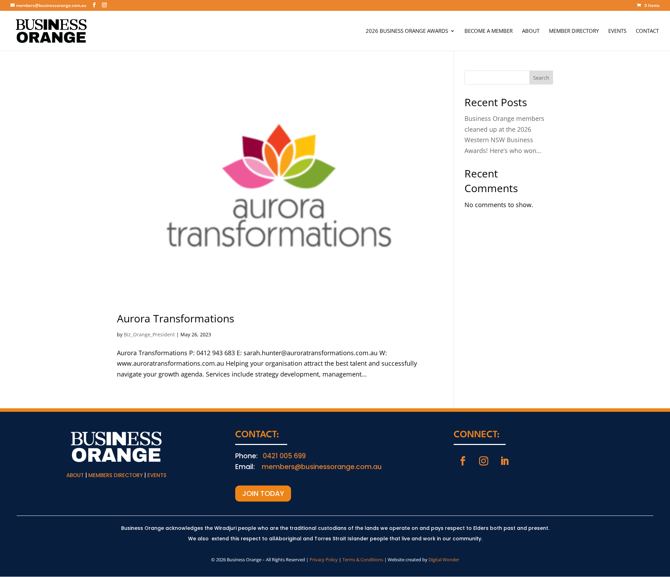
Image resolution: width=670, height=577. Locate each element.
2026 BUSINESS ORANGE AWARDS (407, 31)
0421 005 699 (284, 456)
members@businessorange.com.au (322, 467)
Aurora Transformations (175, 318)
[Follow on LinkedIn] (505, 461)
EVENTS (617, 31)
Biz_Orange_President (149, 334)
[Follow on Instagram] (484, 461)
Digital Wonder (444, 559)
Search (541, 77)
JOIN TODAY (263, 493)
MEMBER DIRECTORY (574, 31)
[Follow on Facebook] (463, 461)
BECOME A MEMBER (488, 31)
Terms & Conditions (362, 559)
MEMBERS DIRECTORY (115, 475)
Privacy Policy (324, 559)
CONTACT (647, 31)
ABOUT (530, 31)
